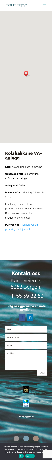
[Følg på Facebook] (22, 317)
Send (42, 373)
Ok (21, 456)
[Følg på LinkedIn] (30, 317)
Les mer (29, 456)
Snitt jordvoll (23, 229)
